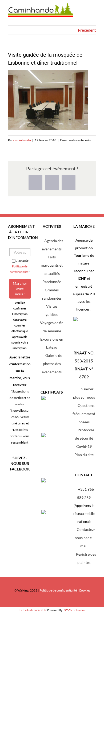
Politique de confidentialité (58, 590)
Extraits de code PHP (32, 610)
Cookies (84, 590)
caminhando (22, 140)
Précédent (87, 30)
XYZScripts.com (74, 610)
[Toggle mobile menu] (92, 13)
